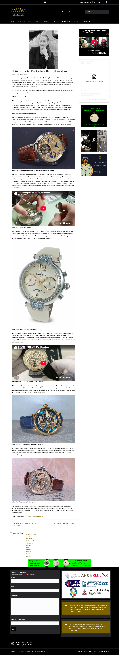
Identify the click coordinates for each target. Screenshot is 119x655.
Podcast (55, 21)
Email (13, 586)
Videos (80, 12)
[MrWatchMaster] (45, 2)
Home (13, 21)
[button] (24, 21)
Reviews (28, 556)
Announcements (31, 534)
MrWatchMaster (25, 74)
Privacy (64, 12)
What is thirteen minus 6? (20, 619)
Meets (38, 21)
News (28, 547)
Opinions (28, 549)
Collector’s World (66, 21)
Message (14, 595)
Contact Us (86, 21)
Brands (46, 21)
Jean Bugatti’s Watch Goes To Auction (64, 523)
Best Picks (29, 538)
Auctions (29, 536)
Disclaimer (72, 12)
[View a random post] (108, 21)
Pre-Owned (77, 21)
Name (13, 577)
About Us (20, 21)
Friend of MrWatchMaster (35, 516)
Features (28, 545)
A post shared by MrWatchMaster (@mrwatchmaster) (95, 99)
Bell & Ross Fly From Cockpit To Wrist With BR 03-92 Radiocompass (27, 524)
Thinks (30, 21)
